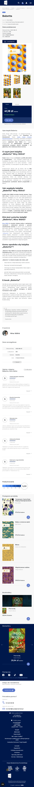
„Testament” (5, 233)
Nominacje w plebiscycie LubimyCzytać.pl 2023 (17, 739)
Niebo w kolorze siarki (22, 522)
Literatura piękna (21, 8)
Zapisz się (8, 690)
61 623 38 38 (9, 703)
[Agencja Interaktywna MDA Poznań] (21, 785)
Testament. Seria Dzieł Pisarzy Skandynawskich (23, 500)
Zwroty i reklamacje (17, 757)
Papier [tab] (7, 104)
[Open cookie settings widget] (3, 784)
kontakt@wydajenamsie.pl (14, 709)
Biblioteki (17, 732)
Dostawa (17, 752)
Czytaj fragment (11, 41)
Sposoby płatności (17, 754)
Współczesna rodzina (22, 567)
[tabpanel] (17, 646)
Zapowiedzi (17, 734)
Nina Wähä (9, 20)
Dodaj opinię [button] (28, 369)
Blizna (17, 544)
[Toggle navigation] (18, 3)
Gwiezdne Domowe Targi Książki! (17, 742)
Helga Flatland (19, 569)
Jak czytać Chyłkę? (17, 736)
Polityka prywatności (17, 750)
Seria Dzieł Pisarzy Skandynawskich (15, 22)
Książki (12, 8)
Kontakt (17, 746)
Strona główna (5, 8)
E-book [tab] (17, 104)
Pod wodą (12, 608)
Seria (4, 12)
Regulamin (17, 748)
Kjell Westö (18, 524)
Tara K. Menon (12, 610)
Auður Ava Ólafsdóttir (20, 547)
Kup (10, 120)
